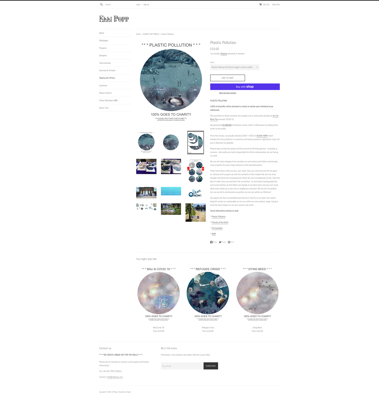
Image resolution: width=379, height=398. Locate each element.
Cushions (103, 85)
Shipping (223, 53)
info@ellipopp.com (115, 377)
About (101, 32)
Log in (138, 4)
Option (212, 62)
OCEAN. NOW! (262, 135)
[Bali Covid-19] (158, 294)
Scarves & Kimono (107, 70)
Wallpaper (103, 40)
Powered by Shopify (124, 392)
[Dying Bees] (257, 294)
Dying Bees (257, 327)
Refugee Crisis (208, 327)
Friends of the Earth (220, 222)
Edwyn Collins (105, 92)
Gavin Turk (104, 107)
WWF (214, 233)
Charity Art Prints (107, 77)
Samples (103, 55)
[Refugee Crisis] (208, 294)
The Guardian (217, 228)
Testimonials (105, 63)
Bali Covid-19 (158, 327)
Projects (103, 48)
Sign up (146, 4)
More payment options (227, 92)
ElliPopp (114, 392)
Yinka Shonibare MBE (108, 100)
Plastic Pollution (218, 216)
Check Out (276, 4)
